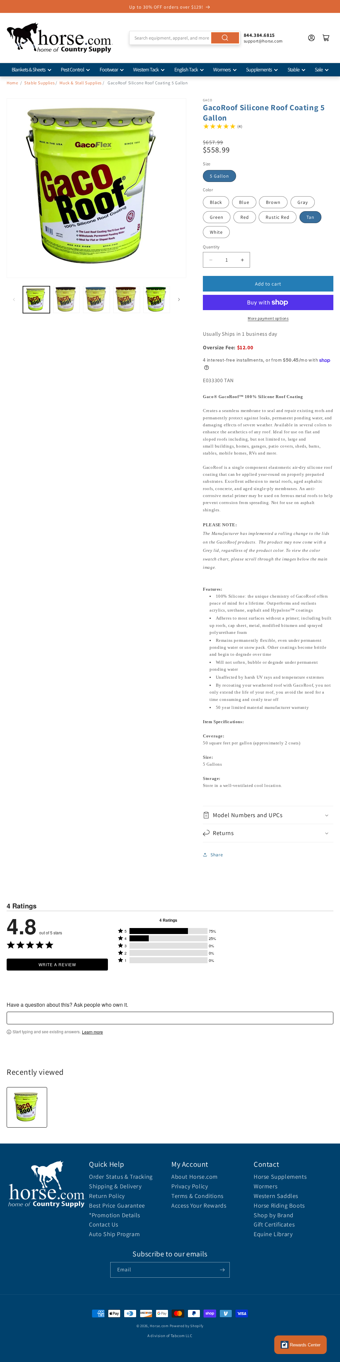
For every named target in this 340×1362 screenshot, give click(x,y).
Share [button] (217, 855)
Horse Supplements (280, 1176)
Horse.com (159, 1325)
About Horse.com (194, 1176)
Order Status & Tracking (121, 1176)
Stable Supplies (39, 83)
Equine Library (273, 1234)
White (216, 232)
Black (216, 202)
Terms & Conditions (197, 1196)
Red (244, 217)
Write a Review (57, 964)
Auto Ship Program (114, 1234)
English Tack (186, 69)
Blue (244, 202)
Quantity (211, 247)
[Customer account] (311, 38)
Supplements (259, 69)
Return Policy (107, 1196)
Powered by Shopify (187, 1325)
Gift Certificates (274, 1224)
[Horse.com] (60, 38)
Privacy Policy (189, 1186)
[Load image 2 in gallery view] (66, 299)
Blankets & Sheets (28, 69)
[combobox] (184, 38)
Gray (303, 202)
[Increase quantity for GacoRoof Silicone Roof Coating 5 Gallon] (242, 260)
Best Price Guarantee (117, 1205)
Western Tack (146, 69)
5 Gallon (219, 176)
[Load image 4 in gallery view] (126, 299)
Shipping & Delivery (115, 1186)
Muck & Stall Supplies (80, 83)
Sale (319, 69)
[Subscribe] (222, 1270)
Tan (310, 217)
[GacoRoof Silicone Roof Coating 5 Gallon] (26, 1107)
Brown (273, 202)
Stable (293, 69)
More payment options (268, 318)
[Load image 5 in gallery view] (156, 299)
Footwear (109, 69)
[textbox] (170, 1018)
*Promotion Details (114, 1215)
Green (216, 217)
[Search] (225, 37)
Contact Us (103, 1224)
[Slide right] (179, 299)
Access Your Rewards (198, 1205)
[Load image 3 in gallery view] (96, 299)
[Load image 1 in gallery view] (36, 299)
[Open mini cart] (326, 38)
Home (12, 83)
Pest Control (72, 69)
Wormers (222, 69)
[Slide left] (14, 299)
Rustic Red (278, 217)
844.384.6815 (259, 35)
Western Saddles (276, 1196)
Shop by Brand (274, 1215)
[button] (268, 815)
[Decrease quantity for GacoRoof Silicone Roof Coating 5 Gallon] (210, 260)
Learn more (92, 1032)
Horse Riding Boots (279, 1205)
